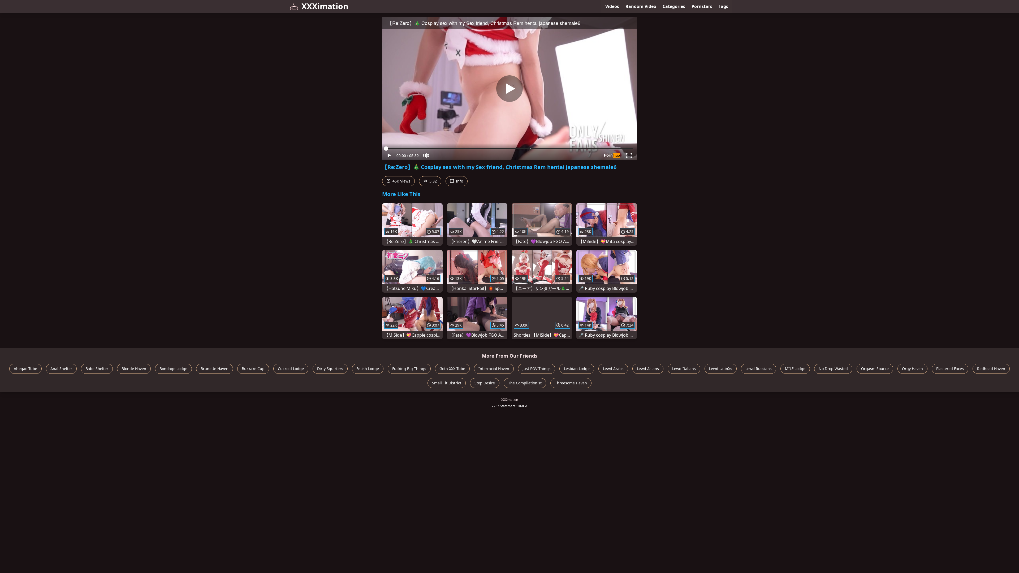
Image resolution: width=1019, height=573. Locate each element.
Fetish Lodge (367, 368)
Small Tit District (446, 382)
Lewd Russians (758, 368)
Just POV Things (537, 368)
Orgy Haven (912, 368)
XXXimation (324, 6)
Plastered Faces (950, 368)
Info (459, 181)
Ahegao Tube (25, 368)
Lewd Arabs (613, 368)
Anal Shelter (61, 368)
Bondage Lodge (173, 368)
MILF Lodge (795, 368)
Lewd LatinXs (720, 368)
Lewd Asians (648, 368)
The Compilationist (525, 382)
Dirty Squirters (330, 368)
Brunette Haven (214, 368)
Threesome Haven (571, 382)
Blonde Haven (134, 368)
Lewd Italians (684, 368)
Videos (612, 6)
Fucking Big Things (409, 368)
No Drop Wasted (833, 368)
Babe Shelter (96, 368)
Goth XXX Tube (452, 368)
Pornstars (702, 6)
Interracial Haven (493, 368)
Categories (674, 6)
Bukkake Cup (253, 368)
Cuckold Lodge (291, 368)
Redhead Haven (991, 368)
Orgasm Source (875, 368)
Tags (723, 6)
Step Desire (484, 382)
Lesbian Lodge (577, 368)
